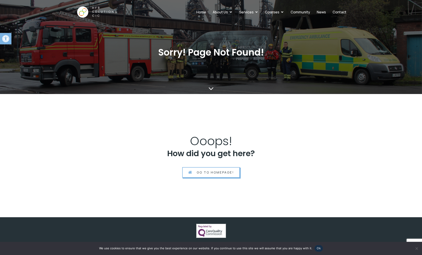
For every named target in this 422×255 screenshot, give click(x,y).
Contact (339, 12)
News (321, 12)
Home (201, 12)
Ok (319, 248)
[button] (5, 38)
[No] (416, 248)
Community (300, 12)
